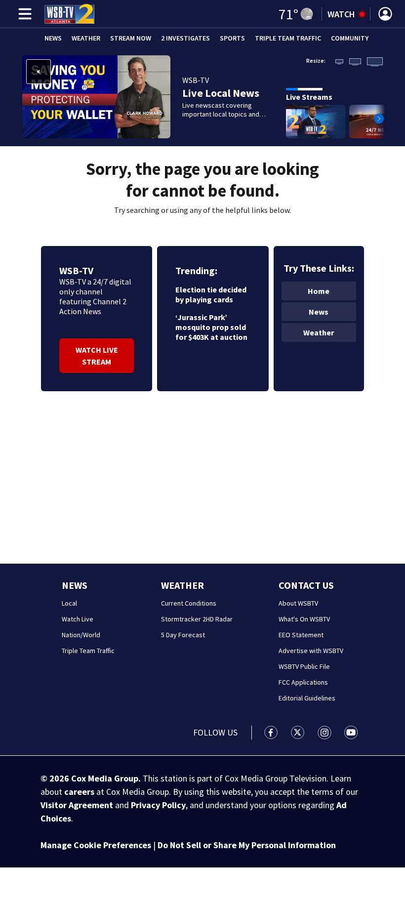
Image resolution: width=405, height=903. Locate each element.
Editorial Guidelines (307, 698)
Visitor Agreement (76, 805)
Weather (86, 38)
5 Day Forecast (183, 634)
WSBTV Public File (304, 666)
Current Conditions (188, 603)
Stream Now (130, 38)
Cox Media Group (104, 778)
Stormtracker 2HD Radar (197, 619)
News (53, 38)
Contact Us (306, 585)
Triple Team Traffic (288, 38)
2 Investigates (185, 38)
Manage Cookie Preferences (95, 845)
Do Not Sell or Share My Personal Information (247, 845)
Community (349, 38)
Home (318, 291)
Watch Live (77, 619)
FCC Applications (303, 682)
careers (79, 791)
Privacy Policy (158, 805)
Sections (23, 14)
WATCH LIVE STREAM (97, 356)
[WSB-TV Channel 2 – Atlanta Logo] (69, 14)
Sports (232, 38)
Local (69, 603)
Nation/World (81, 634)
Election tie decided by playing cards (210, 294)
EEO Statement (301, 634)
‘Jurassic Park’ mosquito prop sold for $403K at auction (211, 327)
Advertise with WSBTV (311, 650)
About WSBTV (298, 603)
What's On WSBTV (304, 619)
